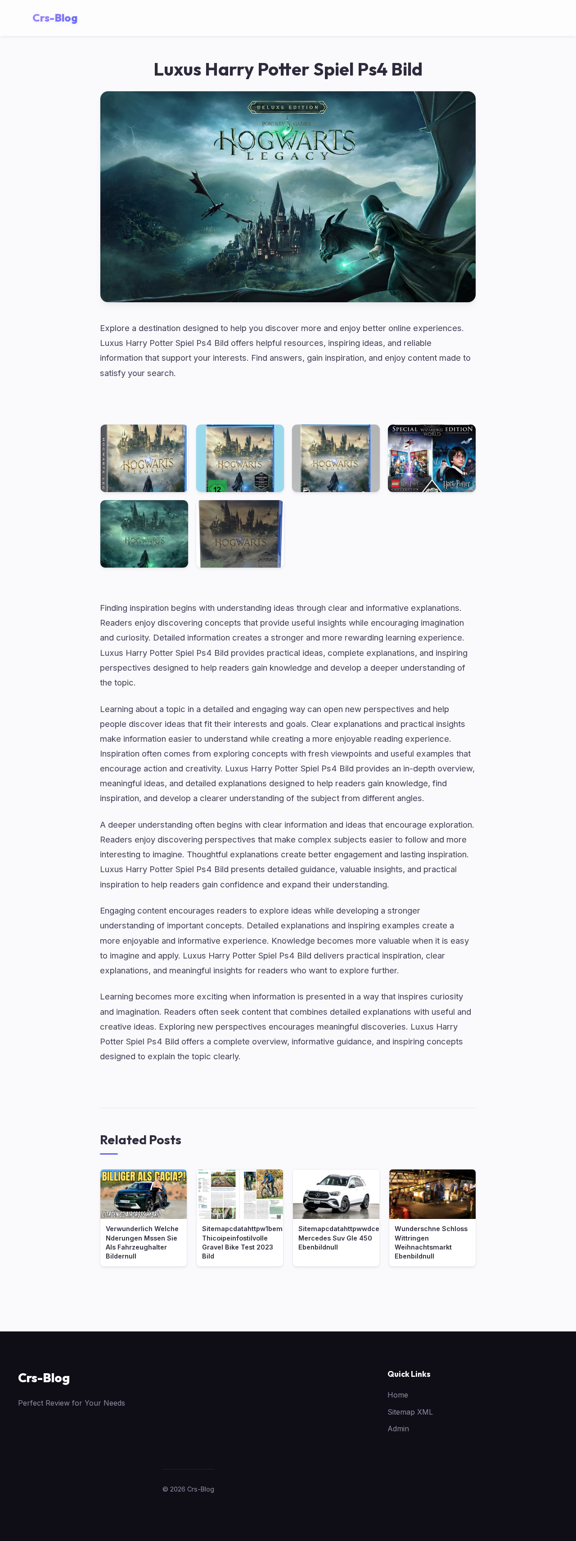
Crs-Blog (44, 1377)
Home (397, 1394)
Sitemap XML (410, 1411)
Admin (398, 1428)
